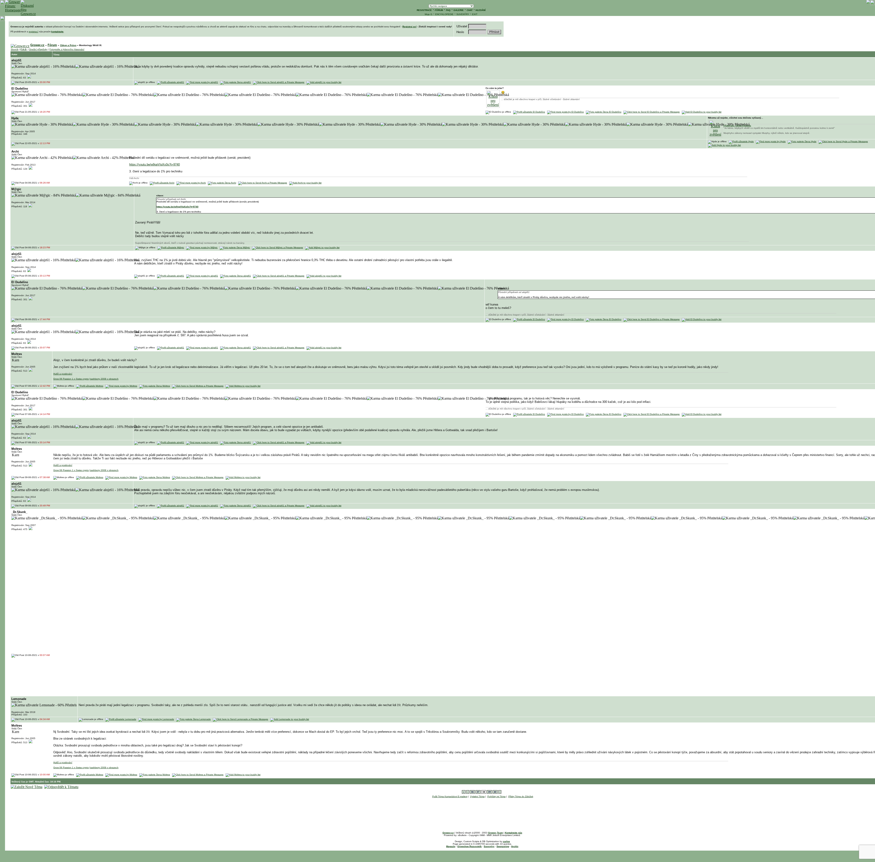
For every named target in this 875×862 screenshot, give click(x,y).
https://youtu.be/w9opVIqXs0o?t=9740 (154, 164)
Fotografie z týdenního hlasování (66, 49)
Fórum (52, 45)
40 (495, 792)
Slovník (14, 49)
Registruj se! (409, 26)
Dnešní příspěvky (38, 49)
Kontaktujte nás (513, 832)
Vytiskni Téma (477, 796)
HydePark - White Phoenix (737, 125)
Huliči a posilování (62, 374)
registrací (33, 31)
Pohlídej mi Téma (496, 796)
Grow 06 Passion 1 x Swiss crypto (71, 379)
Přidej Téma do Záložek (520, 796)
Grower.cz (37, 45)
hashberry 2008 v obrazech (104, 379)
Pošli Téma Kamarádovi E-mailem (449, 796)
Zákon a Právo (68, 45)
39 (489, 792)
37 (478, 792)
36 (472, 792)
